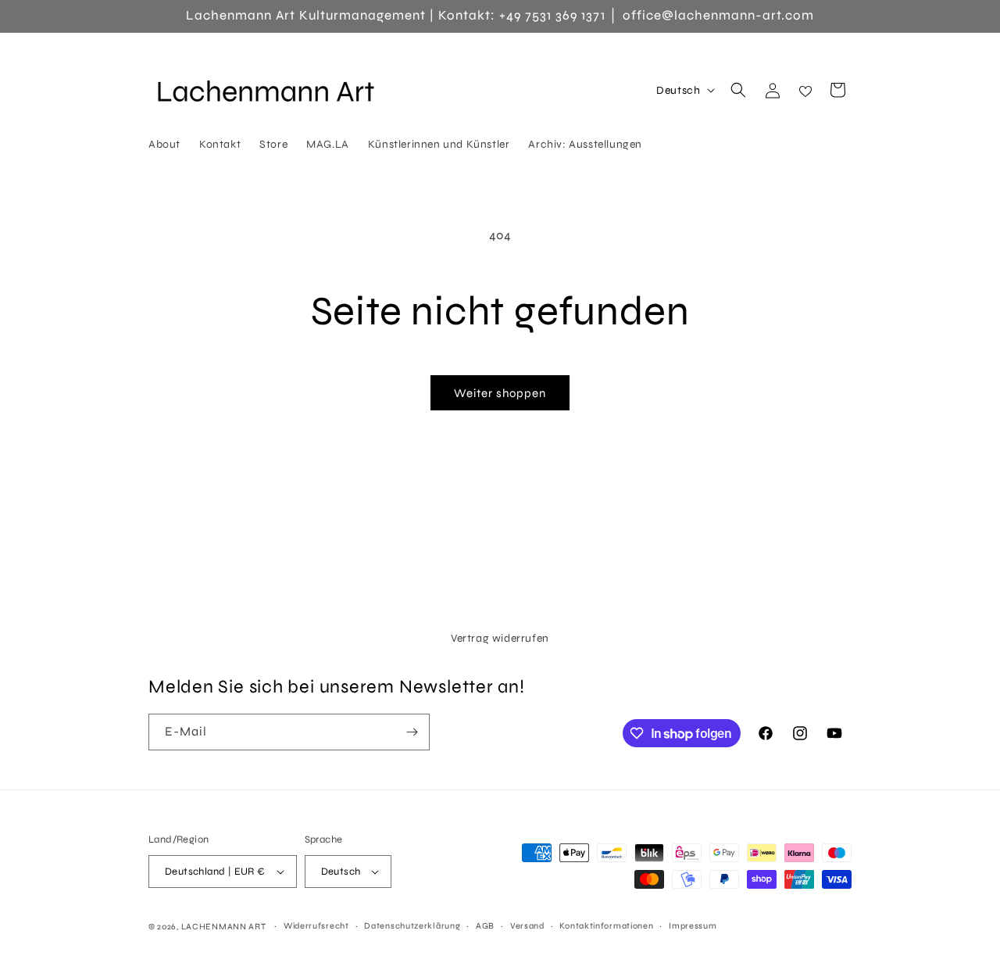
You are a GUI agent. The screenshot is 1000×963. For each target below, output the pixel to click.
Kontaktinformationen (606, 926)
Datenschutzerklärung (412, 926)
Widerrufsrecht (316, 926)
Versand (527, 926)
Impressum (692, 926)
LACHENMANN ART (225, 927)
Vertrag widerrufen (500, 638)
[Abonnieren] (412, 732)
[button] (738, 90)
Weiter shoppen (500, 393)
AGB (485, 926)
